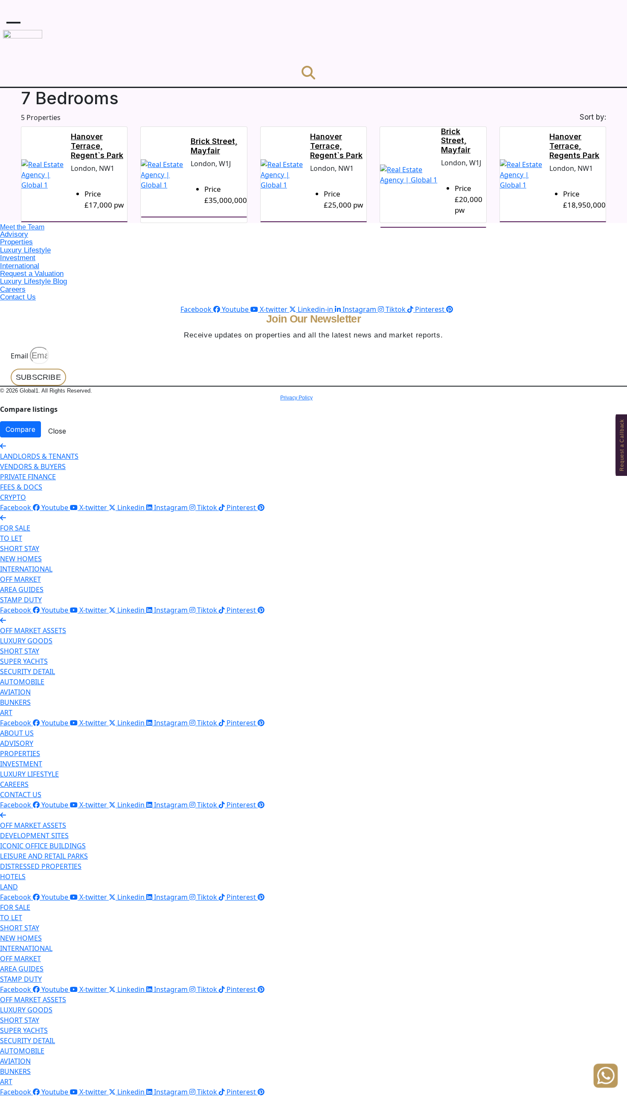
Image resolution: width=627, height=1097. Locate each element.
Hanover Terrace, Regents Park (574, 145)
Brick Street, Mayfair (214, 146)
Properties (16, 242)
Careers (13, 289)
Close (57, 431)
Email (19, 356)
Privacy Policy (296, 398)
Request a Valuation (32, 274)
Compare (20, 429)
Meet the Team (22, 227)
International (19, 266)
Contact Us (18, 297)
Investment (17, 258)
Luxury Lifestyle (25, 250)
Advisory (14, 234)
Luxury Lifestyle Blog (33, 281)
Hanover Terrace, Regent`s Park (97, 145)
